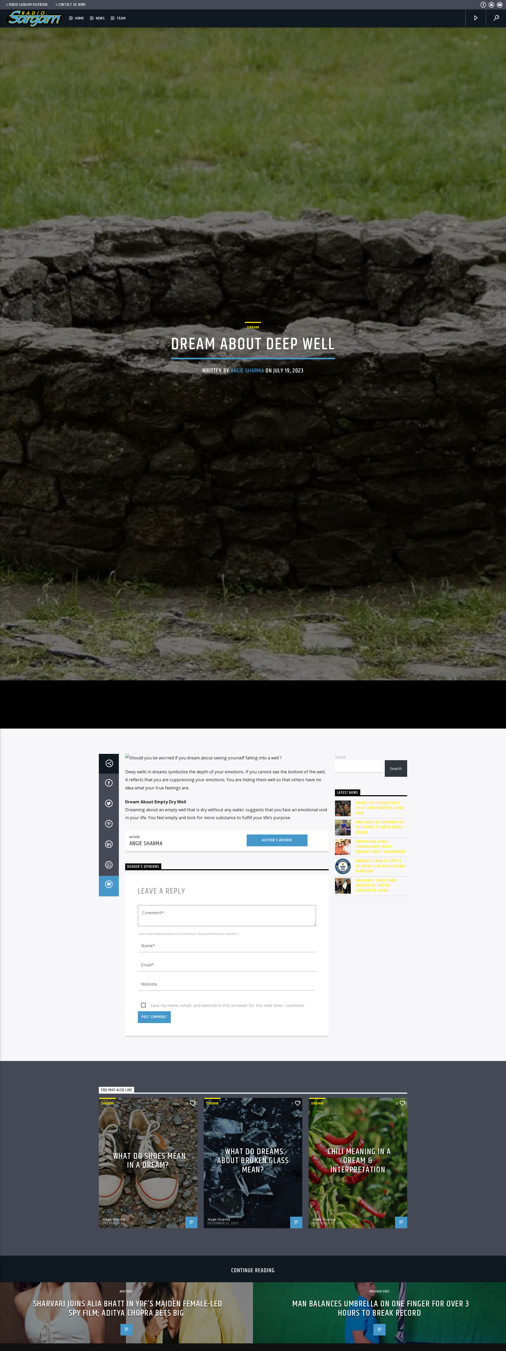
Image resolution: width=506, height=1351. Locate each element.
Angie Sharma (247, 391)
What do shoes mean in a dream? (149, 1204)
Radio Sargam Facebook (28, 5)
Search (340, 800)
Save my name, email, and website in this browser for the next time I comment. (227, 1049)
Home (79, 18)
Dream (253, 347)
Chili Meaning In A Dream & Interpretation (359, 1204)
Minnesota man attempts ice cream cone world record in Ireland (381, 910)
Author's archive (277, 884)
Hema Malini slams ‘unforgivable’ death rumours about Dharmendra (380, 890)
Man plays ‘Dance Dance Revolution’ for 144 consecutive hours (376, 929)
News (100, 18)
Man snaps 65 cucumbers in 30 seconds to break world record (380, 871)
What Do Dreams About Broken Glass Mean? (253, 1204)
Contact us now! (72, 5)
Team (121, 18)
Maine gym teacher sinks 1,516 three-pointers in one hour (380, 851)
